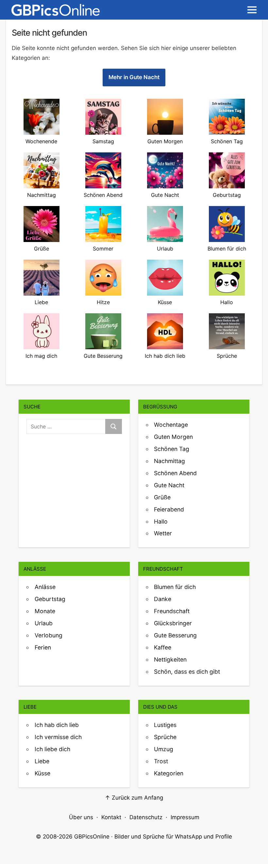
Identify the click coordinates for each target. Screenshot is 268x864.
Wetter (163, 533)
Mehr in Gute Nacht (134, 77)
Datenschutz (145, 817)
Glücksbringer (173, 623)
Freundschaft (172, 611)
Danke (162, 599)
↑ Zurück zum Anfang (134, 797)
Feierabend (169, 509)
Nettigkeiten (170, 659)
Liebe (42, 761)
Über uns (81, 817)
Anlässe (45, 586)
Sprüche (165, 737)
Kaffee (162, 647)
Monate (45, 611)
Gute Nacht (169, 485)
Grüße (162, 497)
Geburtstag (50, 599)
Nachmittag (169, 461)
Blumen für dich (175, 586)
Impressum (185, 817)
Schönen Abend (175, 473)
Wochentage (171, 424)
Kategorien (168, 773)
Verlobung (48, 635)
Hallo (161, 521)
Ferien (43, 647)
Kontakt (111, 817)
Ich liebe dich (52, 749)
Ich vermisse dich (58, 737)
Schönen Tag (171, 448)
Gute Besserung (175, 635)
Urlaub (44, 623)
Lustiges (165, 724)
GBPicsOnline (91, 836)
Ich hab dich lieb (57, 724)
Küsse (42, 773)
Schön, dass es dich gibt (187, 671)
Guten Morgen (173, 436)
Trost (161, 761)
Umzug (163, 749)
